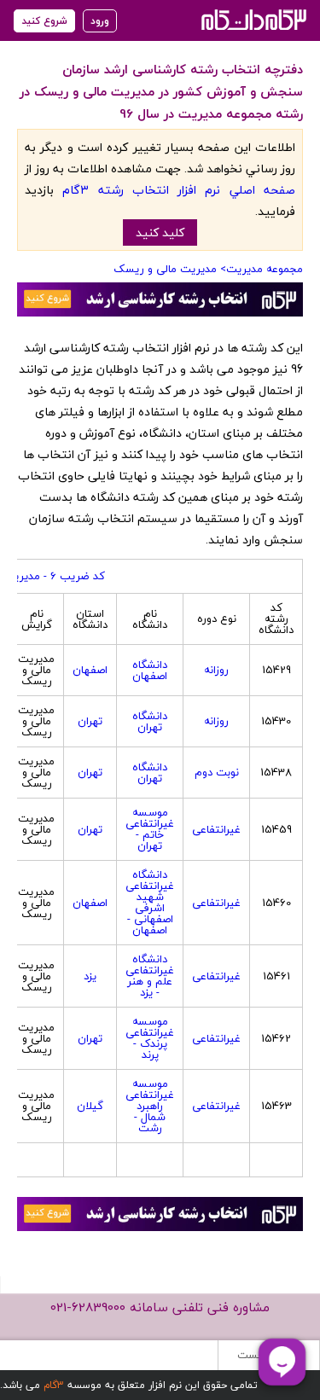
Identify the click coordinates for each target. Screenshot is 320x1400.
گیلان (90, 1105)
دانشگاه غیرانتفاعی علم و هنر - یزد (149, 976)
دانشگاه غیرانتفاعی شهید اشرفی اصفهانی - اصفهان (149, 902)
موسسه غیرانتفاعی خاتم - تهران (149, 829)
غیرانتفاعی (216, 829)
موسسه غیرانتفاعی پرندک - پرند (149, 1038)
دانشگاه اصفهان (149, 670)
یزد (90, 976)
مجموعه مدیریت (264, 268)
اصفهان (90, 669)
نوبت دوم (217, 772)
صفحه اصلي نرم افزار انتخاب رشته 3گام (178, 189)
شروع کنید (44, 21)
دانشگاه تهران (149, 721)
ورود (99, 21)
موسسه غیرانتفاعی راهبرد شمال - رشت (149, 1105)
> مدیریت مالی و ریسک (169, 268)
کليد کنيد (160, 232)
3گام (54, 1385)
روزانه (216, 669)
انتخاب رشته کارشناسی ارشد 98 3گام (252, 19)
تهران (90, 721)
